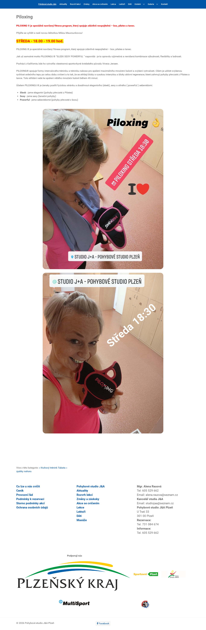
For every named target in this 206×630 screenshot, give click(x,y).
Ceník (20, 490)
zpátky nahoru (24, 471)
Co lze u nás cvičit (28, 486)
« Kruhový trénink (48, 467)
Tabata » (62, 467)
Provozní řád (24, 495)
